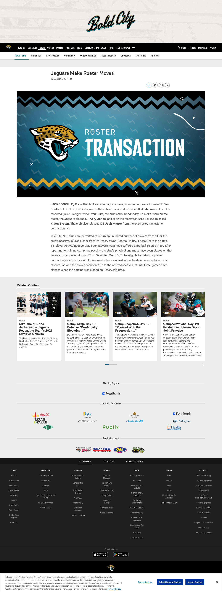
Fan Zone (137, 480)
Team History (14, 510)
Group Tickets (107, 495)
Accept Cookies (195, 582)
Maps (45, 490)
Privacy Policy (203, 527)
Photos (169, 480)
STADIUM (78, 470)
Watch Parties (45, 508)
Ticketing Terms (106, 508)
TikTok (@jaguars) (203, 503)
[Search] (179, 47)
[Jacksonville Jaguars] (111, 568)
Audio (169, 490)
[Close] (217, 582)
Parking (46, 485)
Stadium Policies (78, 515)
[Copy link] (167, 85)
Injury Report (14, 485)
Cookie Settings (145, 582)
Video (169, 485)
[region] (111, 582)
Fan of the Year (137, 513)
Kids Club (137, 533)
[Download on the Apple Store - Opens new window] (100, 554)
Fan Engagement (137, 475)
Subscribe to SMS (203, 508)
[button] (107, 364)
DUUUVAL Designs (136, 508)
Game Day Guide (46, 475)
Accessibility (78, 503)
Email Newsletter (203, 512)
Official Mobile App (203, 475)
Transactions (14, 480)
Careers (204, 517)
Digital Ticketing (106, 513)
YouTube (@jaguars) (204, 480)
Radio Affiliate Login (169, 503)
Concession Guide (45, 503)
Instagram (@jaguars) (203, 485)
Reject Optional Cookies (170, 582)
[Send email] (161, 86)
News (169, 475)
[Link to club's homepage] (8, 47)
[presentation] (204, 365)
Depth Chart (14, 490)
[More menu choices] (133, 47)
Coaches (14, 495)
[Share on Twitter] (155, 86)
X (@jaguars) (204, 490)
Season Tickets (107, 490)
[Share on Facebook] (149, 86)
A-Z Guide (78, 498)
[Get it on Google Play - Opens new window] (121, 556)
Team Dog (14, 522)
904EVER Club (137, 538)
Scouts (14, 500)
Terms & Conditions (203, 532)
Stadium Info (45, 480)
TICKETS (106, 470)
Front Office (14, 505)
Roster (14, 475)
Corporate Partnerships (203, 522)
